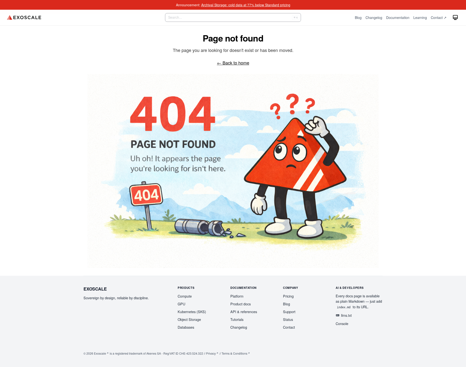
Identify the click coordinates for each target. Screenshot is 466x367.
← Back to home (233, 62)
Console (342, 323)
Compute (185, 296)
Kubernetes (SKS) (192, 311)
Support (289, 311)
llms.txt (346, 315)
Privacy (211, 353)
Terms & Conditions (234, 353)
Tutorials (236, 319)
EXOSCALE (95, 289)
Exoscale (100, 353)
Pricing (288, 296)
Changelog (238, 327)
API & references (243, 311)
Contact (289, 327)
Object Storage (189, 319)
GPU (181, 303)
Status (288, 319)
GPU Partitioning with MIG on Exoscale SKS (244, 4)
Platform (236, 296)
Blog (286, 303)
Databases (186, 327)
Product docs (240, 303)
